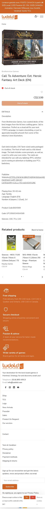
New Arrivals (7, 407)
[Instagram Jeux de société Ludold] (10, 387)
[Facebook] (6, 387)
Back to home (37, 230)
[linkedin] (14, 387)
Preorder (6, 411)
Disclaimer (6, 453)
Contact (5, 434)
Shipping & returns (9, 461)
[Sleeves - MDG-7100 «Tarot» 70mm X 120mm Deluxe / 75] (11, 242)
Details (6, 111)
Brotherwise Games (10, 71)
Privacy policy (7, 449)
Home (4, 24)
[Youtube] (18, 387)
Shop (4, 395)
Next (42, 277)
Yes (27, 497)
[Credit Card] (20, 507)
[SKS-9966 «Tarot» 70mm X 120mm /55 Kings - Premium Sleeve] (32, 242)
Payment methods (9, 457)
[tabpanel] (22, 47)
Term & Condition (9, 445)
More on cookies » (39, 500)
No (33, 497)
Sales (4, 415)
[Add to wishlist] (42, 92)
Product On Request (10, 419)
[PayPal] (25, 507)
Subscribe (10, 486)
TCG (4, 399)
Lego (4, 403)
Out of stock (22, 103)
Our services (7, 423)
